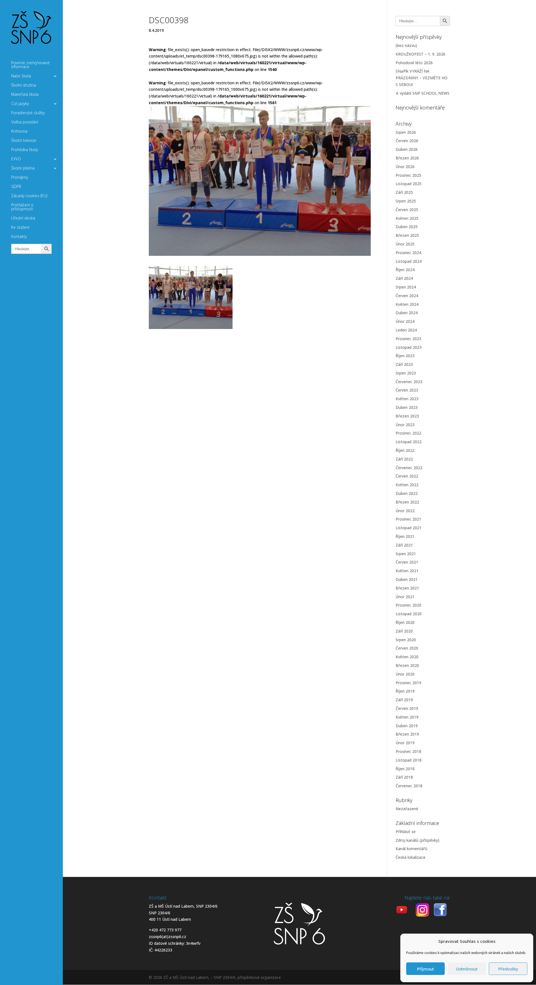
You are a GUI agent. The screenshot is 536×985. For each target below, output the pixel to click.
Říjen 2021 (405, 536)
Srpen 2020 (406, 639)
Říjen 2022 (405, 450)
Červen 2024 (407, 295)
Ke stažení (20, 227)
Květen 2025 (407, 218)
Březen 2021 (407, 588)
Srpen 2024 (406, 287)
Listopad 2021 (409, 527)
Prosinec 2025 (408, 175)
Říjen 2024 (405, 269)
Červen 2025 (407, 209)
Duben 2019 (407, 725)
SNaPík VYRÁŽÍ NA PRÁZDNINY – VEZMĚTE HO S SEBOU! (422, 77)
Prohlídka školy (24, 150)
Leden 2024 (406, 330)
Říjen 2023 (405, 355)
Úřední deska (23, 218)
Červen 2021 (407, 562)
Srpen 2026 (406, 132)
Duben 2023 (407, 407)
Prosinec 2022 (408, 433)
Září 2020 (404, 631)
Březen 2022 (407, 502)
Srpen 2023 (406, 373)
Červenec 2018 (409, 785)
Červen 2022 (407, 476)
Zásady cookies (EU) (29, 196)
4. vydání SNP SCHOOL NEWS (422, 93)
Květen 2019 (407, 717)
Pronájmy (19, 177)
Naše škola (21, 76)
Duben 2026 (407, 149)
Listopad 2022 (409, 441)
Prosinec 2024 (408, 252)
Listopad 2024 (409, 261)
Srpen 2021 (406, 553)
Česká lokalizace (410, 857)
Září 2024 (404, 278)
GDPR (16, 187)
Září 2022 (404, 459)
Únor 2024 (405, 321)
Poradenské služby (28, 113)
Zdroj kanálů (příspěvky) (417, 840)
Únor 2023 (405, 424)
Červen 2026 (407, 140)
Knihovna (19, 131)
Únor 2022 (405, 510)
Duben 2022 (407, 493)
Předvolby (508, 969)
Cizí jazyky (20, 104)
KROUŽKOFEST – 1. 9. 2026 (420, 54)
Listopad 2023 (409, 347)
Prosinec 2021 (408, 519)
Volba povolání (24, 122)
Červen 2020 (407, 648)
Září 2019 (404, 699)
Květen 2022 (407, 484)
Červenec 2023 (409, 381)
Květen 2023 (407, 398)
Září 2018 (404, 777)
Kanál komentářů (411, 848)
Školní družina (23, 85)
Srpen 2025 (406, 201)
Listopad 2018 (409, 760)
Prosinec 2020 (408, 605)
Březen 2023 (407, 416)
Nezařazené (407, 808)
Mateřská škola (25, 94)
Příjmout (425, 969)
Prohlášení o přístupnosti (22, 207)
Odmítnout (467, 969)
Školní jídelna (23, 168)
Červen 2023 (407, 390)
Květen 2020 (407, 656)
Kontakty (19, 237)
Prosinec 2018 (408, 751)
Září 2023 (404, 364)
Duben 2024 (407, 312)
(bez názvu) (406, 45)
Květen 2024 (407, 304)
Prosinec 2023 (408, 338)
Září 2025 (404, 192)
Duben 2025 (407, 226)
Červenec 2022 (409, 467)
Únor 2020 (405, 674)
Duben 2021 (407, 579)
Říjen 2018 (405, 768)
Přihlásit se (406, 831)
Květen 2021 (407, 570)
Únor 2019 (405, 742)
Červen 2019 (407, 708)
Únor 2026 (405, 166)
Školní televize (23, 141)
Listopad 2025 (409, 183)
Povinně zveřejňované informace (30, 65)
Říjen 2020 (405, 622)
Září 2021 (404, 545)
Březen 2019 (407, 734)
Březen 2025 (407, 235)
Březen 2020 (407, 665)
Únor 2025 (405, 244)
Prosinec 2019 (408, 682)
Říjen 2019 (405, 691)
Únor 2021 (405, 596)
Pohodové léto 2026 (414, 62)
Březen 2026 (407, 158)
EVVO (16, 159)
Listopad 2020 (409, 613)
